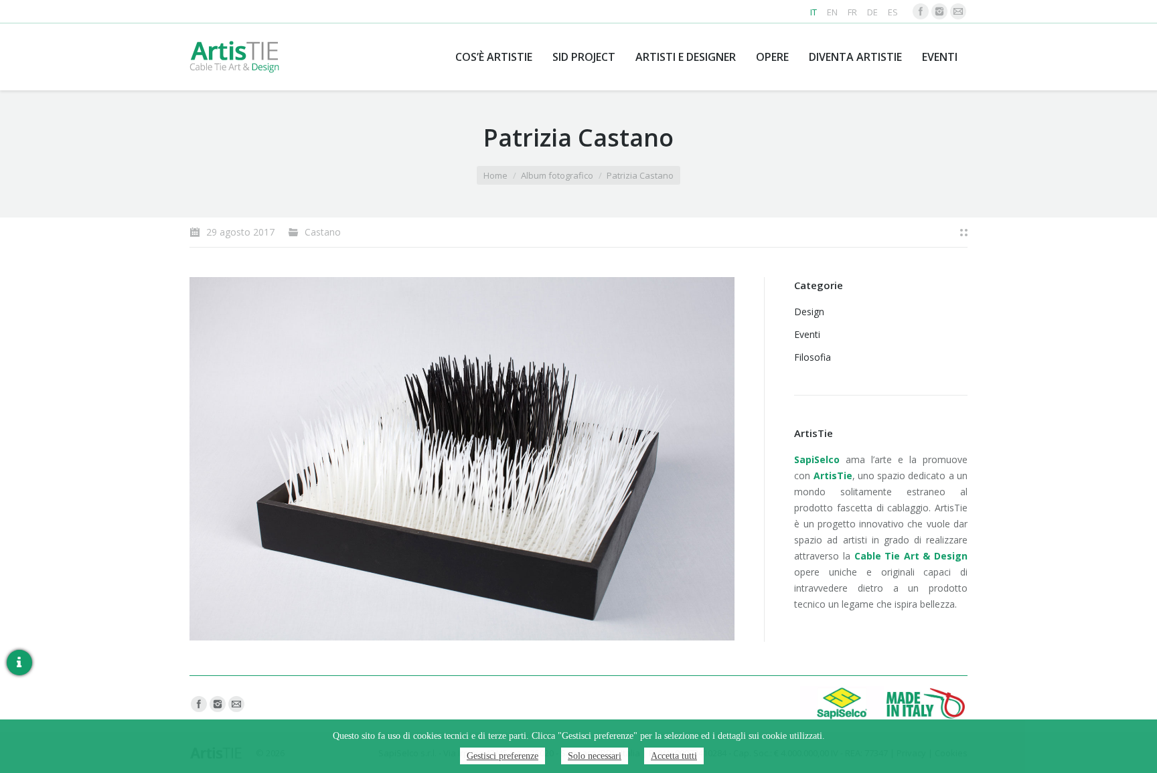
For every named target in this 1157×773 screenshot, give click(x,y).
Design (809, 311)
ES (893, 12)
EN (832, 12)
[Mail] (958, 11)
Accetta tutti (674, 756)
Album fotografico (557, 175)
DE (872, 12)
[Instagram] (939, 11)
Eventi (807, 334)
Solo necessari (594, 756)
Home (495, 175)
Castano (323, 232)
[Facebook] (921, 11)
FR (852, 12)
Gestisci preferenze (502, 756)
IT (813, 12)
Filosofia (812, 357)
